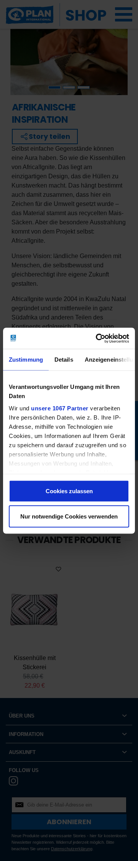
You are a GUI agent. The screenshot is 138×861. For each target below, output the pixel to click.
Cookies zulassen (69, 491)
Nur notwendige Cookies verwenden (69, 516)
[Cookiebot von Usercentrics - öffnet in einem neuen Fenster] (97, 338)
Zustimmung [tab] (26, 359)
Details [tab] (63, 359)
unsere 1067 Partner (60, 408)
